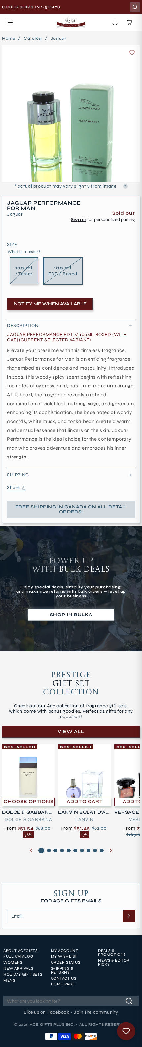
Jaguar (59, 38)
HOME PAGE (63, 984)
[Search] (135, 7)
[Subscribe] (129, 916)
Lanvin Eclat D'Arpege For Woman (83, 812)
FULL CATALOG (18, 956)
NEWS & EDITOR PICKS (114, 962)
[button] (10, 22)
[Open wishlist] (126, 1031)
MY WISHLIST (64, 956)
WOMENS (12, 962)
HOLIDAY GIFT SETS (22, 974)
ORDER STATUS (65, 962)
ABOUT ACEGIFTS (20, 951)
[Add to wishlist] (132, 52)
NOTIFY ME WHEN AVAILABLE (50, 304)
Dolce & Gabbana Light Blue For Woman (27, 812)
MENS (9, 980)
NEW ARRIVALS (18, 968)
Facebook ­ (58, 1012)
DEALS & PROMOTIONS (112, 952)
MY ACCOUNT (64, 951)
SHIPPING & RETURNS (62, 970)
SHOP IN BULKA (71, 614)
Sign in (78, 219)
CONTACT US (63, 978)
